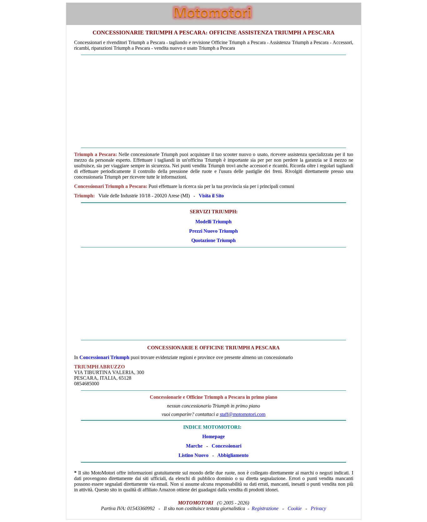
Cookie (295, 508)
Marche (194, 446)
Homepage (213, 436)
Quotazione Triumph (213, 240)
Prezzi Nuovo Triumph (213, 231)
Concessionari (226, 446)
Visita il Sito (211, 195)
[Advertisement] (214, 101)
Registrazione (265, 508)
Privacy (318, 508)
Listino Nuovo (193, 455)
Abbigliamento (233, 455)
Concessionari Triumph (104, 357)
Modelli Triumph (213, 221)
